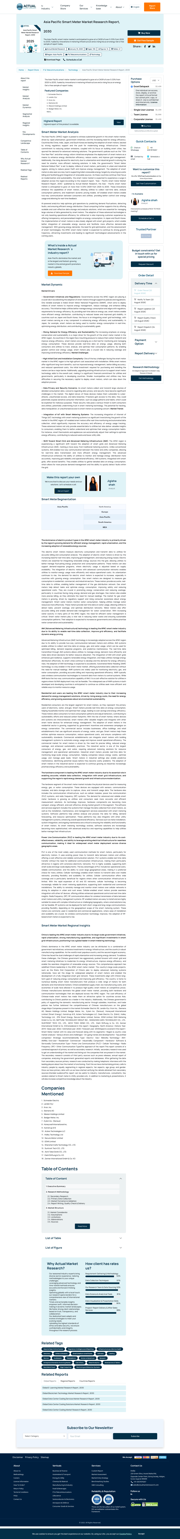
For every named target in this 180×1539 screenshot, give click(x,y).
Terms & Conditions (21, 1492)
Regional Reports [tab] (68, 1381)
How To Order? (19, 1485)
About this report (25, 79)
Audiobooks (58, 1358)
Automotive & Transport (61, 1474)
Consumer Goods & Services (63, 1506)
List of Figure (53, 1247)
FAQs (16, 1496)
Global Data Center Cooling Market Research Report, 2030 (67, 1409)
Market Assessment (99, 1474)
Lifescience (57, 1496)
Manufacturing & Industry (62, 1485)
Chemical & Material (60, 1481)
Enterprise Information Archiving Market (57, 1363)
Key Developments (29, 133)
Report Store (152, 6)
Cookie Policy (125, 1534)
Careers (17, 1478)
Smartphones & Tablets (112, 1363)
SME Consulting (98, 1485)
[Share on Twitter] (149, 46)
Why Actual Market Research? (25, 161)
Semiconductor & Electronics (63, 1499)
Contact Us (18, 1499)
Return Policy (18, 1488)
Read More (82, 1226)
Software (101, 1353)
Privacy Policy (32, 1457)
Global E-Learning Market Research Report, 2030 (63, 1387)
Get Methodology (146, 378)
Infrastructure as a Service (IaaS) (110, 1349)
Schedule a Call (74, 59)
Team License (147, 114)
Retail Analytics (94, 1363)
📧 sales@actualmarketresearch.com (145, 1485)
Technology (95, 54)
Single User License (147, 109)
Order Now (116, 122)
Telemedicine (71, 1358)
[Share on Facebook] (145, 46)
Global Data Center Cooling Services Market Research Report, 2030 (71, 1398)
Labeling (112, 1353)
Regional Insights (26, 124)
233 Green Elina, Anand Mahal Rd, (144, 1473)
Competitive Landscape (26, 141)
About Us (17, 1471)
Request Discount (146, 264)
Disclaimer (18, 1457)
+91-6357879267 (139, 1482)
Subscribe (135, 1436)
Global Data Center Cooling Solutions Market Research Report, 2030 (71, 1404)
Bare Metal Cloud (49, 1367)
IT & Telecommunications (77, 54)
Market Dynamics (27, 106)
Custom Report (97, 1471)
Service (46, 1358)
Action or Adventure (87, 1358)
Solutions (47, 1353)
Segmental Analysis (27, 115)
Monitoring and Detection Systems (88, 1367)
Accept (141, 1533)
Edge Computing (65, 1367)
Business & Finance (60, 1471)
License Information (21, 1481)
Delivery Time (143, 283)
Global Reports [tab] (50, 1381)
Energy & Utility (58, 1478)
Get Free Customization (146, 183)
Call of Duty (80, 1363)
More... (49, 112)
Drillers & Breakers (61, 1353)
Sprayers (103, 1358)
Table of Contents (25, 150)
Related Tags (26, 170)
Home (21, 70)
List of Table (53, 1238)
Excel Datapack (147, 86)
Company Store (65, 7)
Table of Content (56, 1178)
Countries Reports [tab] (87, 1381)
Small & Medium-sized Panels (82, 1353)
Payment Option (140, 341)
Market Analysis (26, 97)
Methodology (19, 1474)
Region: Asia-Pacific (54, 54)
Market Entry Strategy (100, 1478)
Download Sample (61, 273)
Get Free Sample (145, 40)
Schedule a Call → (146, 218)
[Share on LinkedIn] (154, 46)
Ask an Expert (63, 491)
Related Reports (24, 177)
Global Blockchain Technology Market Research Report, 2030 (68, 1393)
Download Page (53, 59)
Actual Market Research (56, 49)
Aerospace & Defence (61, 1503)
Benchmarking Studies (100, 1481)
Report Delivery (145, 353)
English (136, 7)
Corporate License (147, 119)
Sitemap (45, 1457)
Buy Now (145, 33)
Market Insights (26, 88)
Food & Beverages (59, 1488)
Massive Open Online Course (53, 1349)
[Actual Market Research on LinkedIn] (131, 1494)
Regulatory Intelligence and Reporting (80, 1349)
